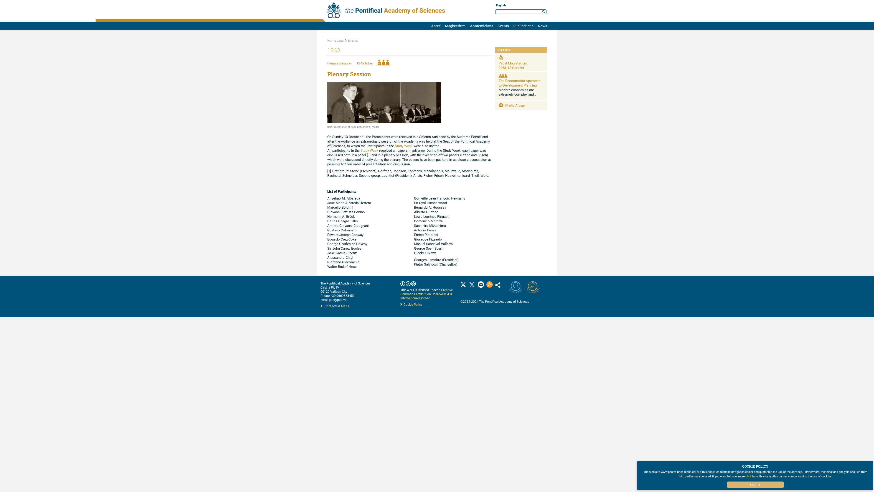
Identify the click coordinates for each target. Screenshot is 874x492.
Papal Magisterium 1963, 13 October (513, 65)
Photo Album (514, 105)
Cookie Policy (412, 304)
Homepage (335, 40)
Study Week (404, 146)
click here (751, 476)
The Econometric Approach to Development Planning (519, 82)
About (435, 25)
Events (503, 25)
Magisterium (455, 25)
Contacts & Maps (337, 306)
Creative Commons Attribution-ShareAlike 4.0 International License (426, 294)
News (542, 25)
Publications (523, 25)
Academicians (481, 25)
